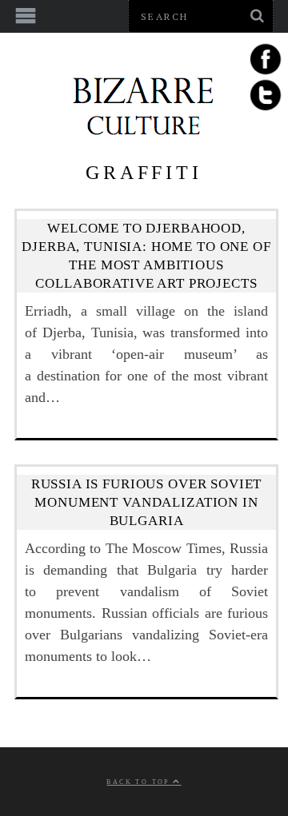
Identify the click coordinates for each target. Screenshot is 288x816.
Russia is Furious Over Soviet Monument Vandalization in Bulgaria (146, 502)
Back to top (139, 782)
